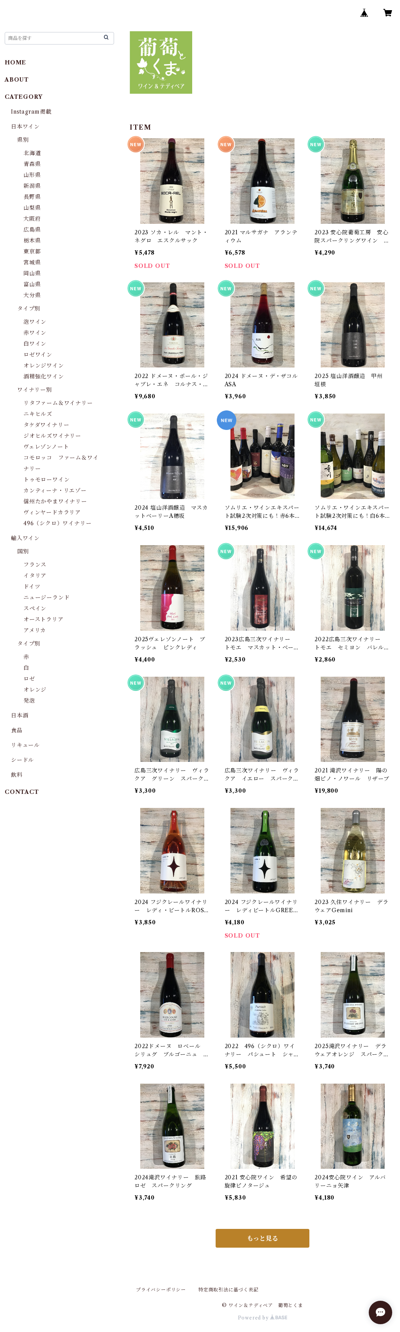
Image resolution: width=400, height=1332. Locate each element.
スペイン (34, 608)
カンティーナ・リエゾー (55, 490)
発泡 (29, 700)
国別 (23, 551)
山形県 (32, 174)
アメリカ (34, 630)
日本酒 (19, 715)
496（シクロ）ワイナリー (57, 523)
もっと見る (262, 1238)
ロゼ (29, 678)
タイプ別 (28, 308)
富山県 (32, 284)
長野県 (32, 196)
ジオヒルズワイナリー (52, 435)
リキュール (25, 745)
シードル (22, 759)
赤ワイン (34, 332)
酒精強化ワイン (43, 376)
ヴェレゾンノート (46, 446)
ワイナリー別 (34, 389)
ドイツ (31, 586)
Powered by (254, 1318)
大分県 (32, 295)
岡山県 (32, 273)
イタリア (34, 575)
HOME (15, 62)
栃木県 (32, 240)
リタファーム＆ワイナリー (58, 403)
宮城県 (32, 262)
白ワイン (34, 343)
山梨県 (32, 207)
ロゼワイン (37, 354)
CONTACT (22, 791)
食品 (17, 730)
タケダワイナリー (46, 424)
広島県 (32, 229)
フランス (34, 564)
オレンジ (34, 689)
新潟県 (32, 185)
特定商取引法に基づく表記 (228, 1290)
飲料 (17, 774)
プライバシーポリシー (161, 1290)
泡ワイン (34, 321)
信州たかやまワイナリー (55, 501)
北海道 (32, 153)
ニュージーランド (46, 597)
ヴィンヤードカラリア (52, 512)
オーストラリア (43, 619)
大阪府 (32, 218)
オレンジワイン (43, 365)
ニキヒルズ (37, 413)
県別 (23, 139)
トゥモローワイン (46, 479)
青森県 (32, 164)
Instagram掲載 (31, 111)
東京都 (32, 251)
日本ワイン (25, 126)
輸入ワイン (25, 538)
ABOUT (17, 79)
